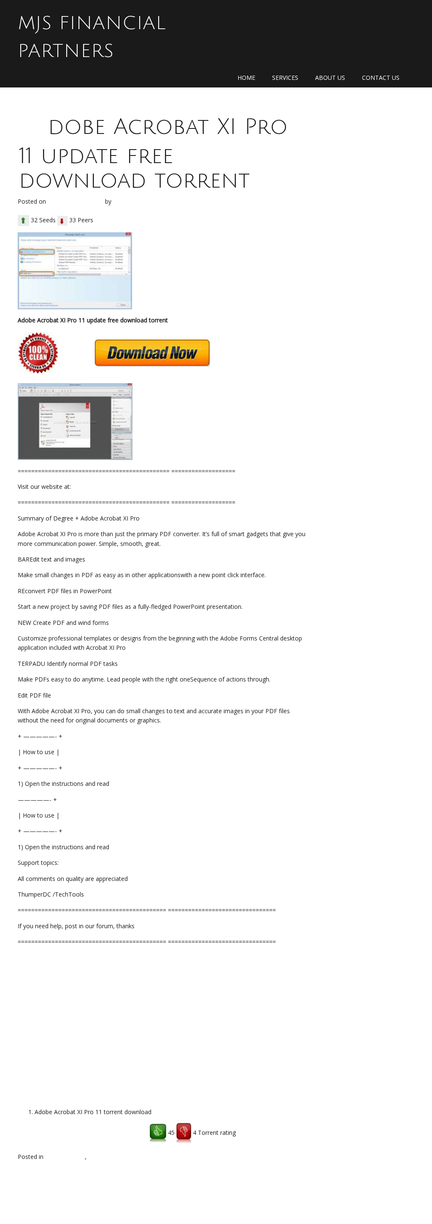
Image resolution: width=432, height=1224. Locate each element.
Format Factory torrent (53, 1177)
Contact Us (381, 78)
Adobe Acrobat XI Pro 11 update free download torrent (153, 154)
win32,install (105, 1157)
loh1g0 (124, 201)
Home (246, 78)
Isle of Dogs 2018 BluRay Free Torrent (255, 1177)
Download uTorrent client (53, 1133)
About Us (330, 78)
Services (285, 78)
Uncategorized (65, 1157)
